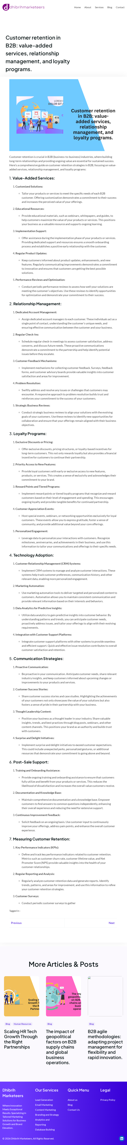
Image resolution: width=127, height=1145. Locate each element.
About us (72, 1099)
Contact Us (74, 1109)
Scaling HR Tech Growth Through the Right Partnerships (20, 1039)
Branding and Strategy (47, 1114)
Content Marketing (45, 1109)
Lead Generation (44, 1099)
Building (50, 1129)
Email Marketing (44, 1104)
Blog (8, 1024)
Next (112, 923)
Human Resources (22, 1024)
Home (77, 7)
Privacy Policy (107, 1099)
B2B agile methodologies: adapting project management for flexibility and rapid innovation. (105, 1044)
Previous (16, 923)
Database (40, 1129)
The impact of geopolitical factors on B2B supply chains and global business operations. (61, 1047)
